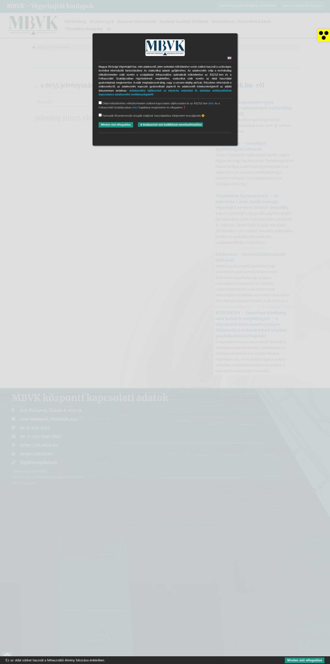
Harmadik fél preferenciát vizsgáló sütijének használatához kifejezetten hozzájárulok (151, 115)
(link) (211, 103)
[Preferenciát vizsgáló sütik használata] (203, 116)
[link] (323, 35)
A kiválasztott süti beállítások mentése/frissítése (171, 124)
